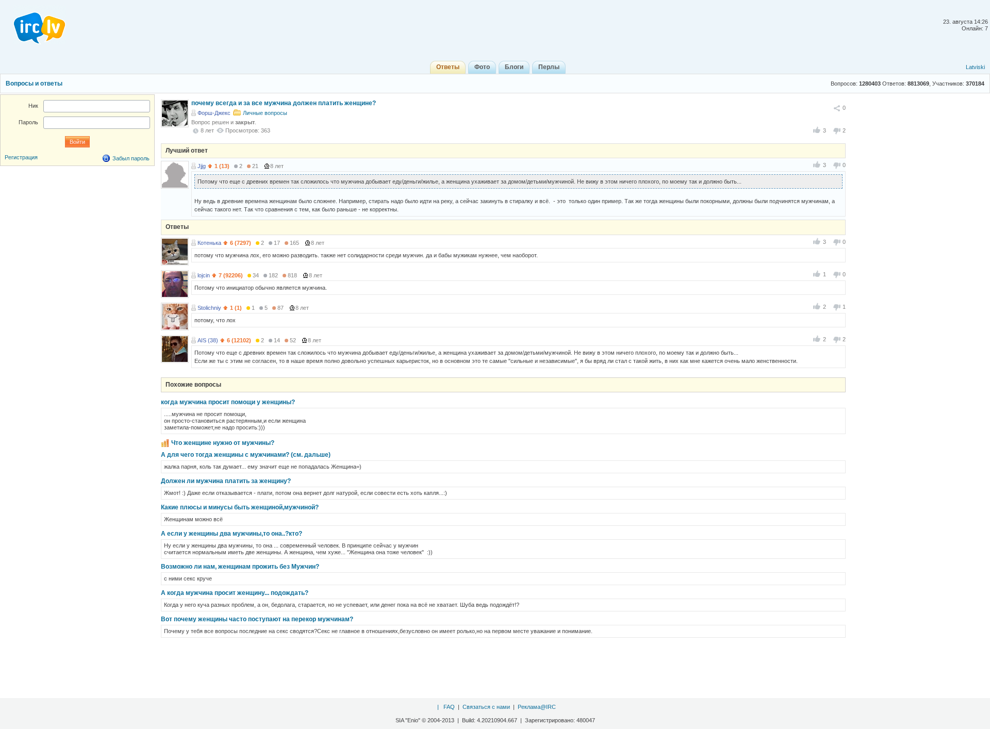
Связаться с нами (486, 707)
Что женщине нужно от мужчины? (222, 442)
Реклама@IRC (537, 707)
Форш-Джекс (213, 113)
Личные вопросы (265, 113)
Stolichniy (209, 308)
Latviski (975, 67)
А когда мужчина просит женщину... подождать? (234, 593)
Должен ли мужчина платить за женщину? (226, 481)
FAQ (449, 707)
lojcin (203, 275)
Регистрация (21, 157)
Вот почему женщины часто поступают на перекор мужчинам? (257, 619)
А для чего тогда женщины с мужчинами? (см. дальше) (246, 454)
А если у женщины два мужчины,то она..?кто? (231, 533)
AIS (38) (207, 340)
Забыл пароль (131, 158)
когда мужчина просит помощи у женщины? (228, 402)
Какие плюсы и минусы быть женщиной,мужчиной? (240, 507)
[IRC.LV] (33, 24)
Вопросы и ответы (34, 83)
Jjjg (201, 166)
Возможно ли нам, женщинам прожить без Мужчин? (240, 566)
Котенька (209, 243)
